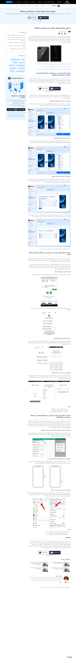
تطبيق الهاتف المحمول (20, 71)
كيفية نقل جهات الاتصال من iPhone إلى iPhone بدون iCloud (16, 40)
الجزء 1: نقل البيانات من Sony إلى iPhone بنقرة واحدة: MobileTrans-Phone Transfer (54, 64)
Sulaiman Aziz (61, 31)
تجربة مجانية (44, 17)
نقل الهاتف (62, 587)
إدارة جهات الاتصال (13, 68)
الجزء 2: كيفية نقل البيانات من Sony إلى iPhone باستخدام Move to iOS (56, 66)
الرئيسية (68, 587)
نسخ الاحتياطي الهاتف (20, 65)
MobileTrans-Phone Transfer (63, 79)
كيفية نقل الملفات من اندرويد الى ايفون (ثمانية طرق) (16, 46)
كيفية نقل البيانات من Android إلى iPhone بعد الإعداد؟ (17, 43)
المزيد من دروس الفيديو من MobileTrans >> (15, 115)
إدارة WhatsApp (12, 65)
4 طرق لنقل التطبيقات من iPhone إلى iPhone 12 (16, 35)
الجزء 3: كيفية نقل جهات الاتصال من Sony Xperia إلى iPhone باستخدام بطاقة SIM (54, 68)
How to (23, 59)
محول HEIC (12, 71)
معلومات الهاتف (21, 68)
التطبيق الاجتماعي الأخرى (15, 59)
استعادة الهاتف (21, 62)
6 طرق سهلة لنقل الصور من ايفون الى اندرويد (17, 37)
